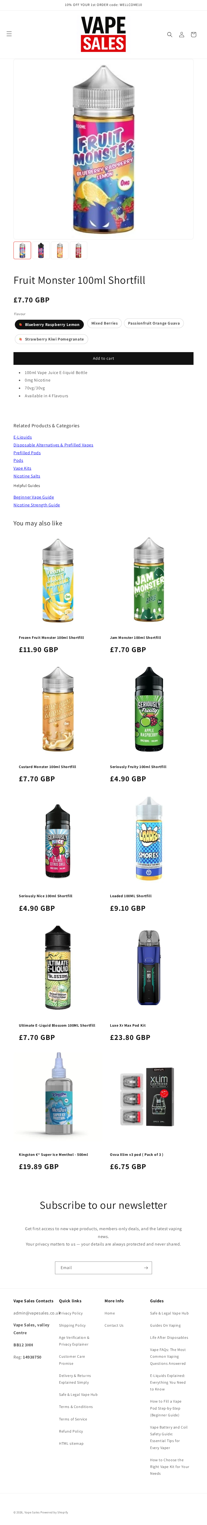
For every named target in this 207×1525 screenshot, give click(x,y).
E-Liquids (22, 437)
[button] (170, 35)
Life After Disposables (169, 1337)
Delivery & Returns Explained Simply (75, 1379)
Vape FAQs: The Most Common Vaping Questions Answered (168, 1356)
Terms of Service (73, 1419)
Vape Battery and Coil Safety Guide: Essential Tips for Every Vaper (169, 1437)
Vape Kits (22, 468)
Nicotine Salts (26, 476)
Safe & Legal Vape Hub (78, 1394)
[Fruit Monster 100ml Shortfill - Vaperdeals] (22, 250)
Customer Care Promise (72, 1360)
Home (110, 1313)
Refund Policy (71, 1431)
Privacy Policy (70, 1313)
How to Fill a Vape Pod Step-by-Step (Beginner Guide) (166, 1408)
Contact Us (114, 1325)
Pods (18, 460)
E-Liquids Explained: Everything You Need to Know (168, 1382)
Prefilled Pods (27, 453)
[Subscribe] (146, 1268)
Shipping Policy (72, 1325)
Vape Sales (32, 1512)
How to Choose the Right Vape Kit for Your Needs (169, 1466)
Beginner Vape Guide (33, 497)
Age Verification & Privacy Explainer (74, 1341)
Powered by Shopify (54, 1512)
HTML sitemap (71, 1443)
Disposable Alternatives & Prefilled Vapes (53, 445)
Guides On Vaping (165, 1325)
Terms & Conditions (76, 1406)
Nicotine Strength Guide (36, 505)
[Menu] (9, 34)
